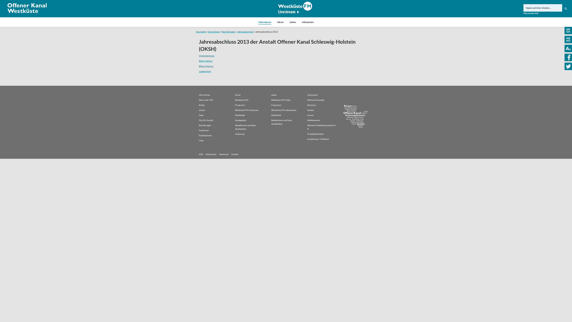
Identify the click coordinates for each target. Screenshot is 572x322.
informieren (214, 31)
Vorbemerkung (206, 55)
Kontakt (234, 154)
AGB (201, 154)
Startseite (201, 31)
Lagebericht (205, 71)
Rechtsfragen (228, 31)
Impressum (224, 154)
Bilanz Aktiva (205, 60)
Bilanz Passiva (206, 66)
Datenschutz (211, 154)
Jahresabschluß (245, 31)
